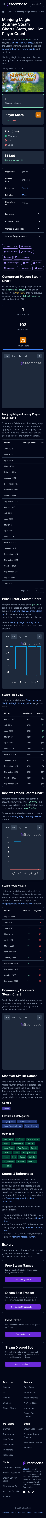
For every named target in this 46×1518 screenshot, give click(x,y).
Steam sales (32, 700)
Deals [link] (9, 257)
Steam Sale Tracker (33, 1429)
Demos (6, 1397)
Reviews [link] (27, 246)
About (29, 1512)
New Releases (30, 1403)
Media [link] (38, 263)
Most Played (30, 1392)
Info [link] (27, 263)
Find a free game (21, 1279)
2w (7, 356)
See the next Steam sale (21, 1307)
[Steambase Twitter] (33, 1492)
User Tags (8, 1439)
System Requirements (16, 236)
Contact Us (39, 1512)
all (26, 356)
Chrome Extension (12, 1467)
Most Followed (31, 1397)
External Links (12, 221)
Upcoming (29, 1408)
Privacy (5, 1512)
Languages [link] (10, 268)
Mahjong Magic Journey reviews (25, 816)
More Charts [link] (26, 268)
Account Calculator (12, 1491)
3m (13, 356)
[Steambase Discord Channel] (24, 1492)
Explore (6, 1496)
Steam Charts (9, 1408)
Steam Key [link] (28, 252)
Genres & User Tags (14, 228)
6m (13, 636)
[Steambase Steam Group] (29, 1492)
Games (11, 12)
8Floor (24, 195)
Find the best (21, 1334)
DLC (5, 1392)
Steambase (28, 1469)
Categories (8, 1434)
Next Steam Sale (11, 1486)
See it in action (21, 1364)
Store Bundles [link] (24, 257)
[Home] (3, 12)
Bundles (7, 1403)
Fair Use (21, 1512)
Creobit (25, 188)
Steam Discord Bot (12, 1472)
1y (20, 356)
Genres (6, 1429)
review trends (28, 49)
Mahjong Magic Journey (27, 12)
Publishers (8, 1449)
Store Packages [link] (13, 263)
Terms (13, 1512)
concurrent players (11, 49)
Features (9, 214)
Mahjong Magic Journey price (24, 622)
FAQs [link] (40, 268)
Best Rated (29, 1387)
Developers (8, 1444)
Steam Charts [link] (12, 246)
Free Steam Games (33, 1442)
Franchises (8, 1455)
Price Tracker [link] (12, 252)
